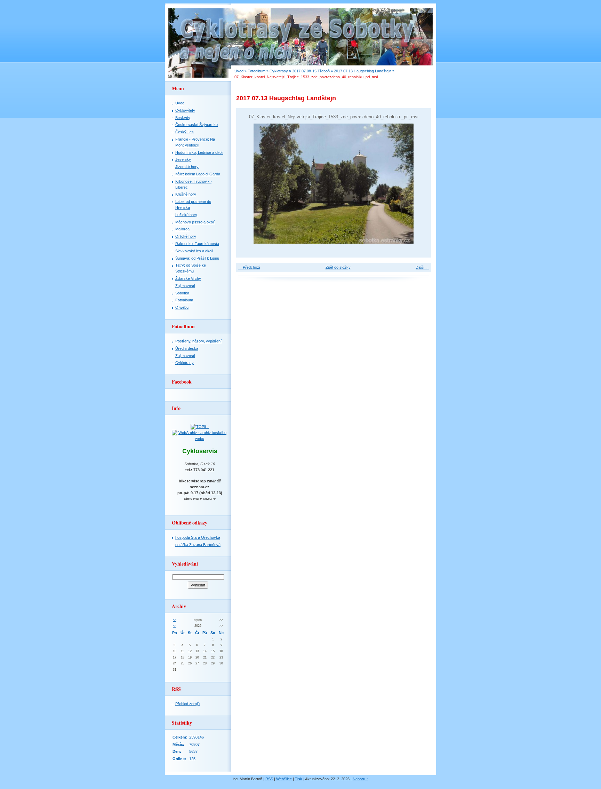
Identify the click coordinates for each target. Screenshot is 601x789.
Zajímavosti (185, 286)
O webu (182, 307)
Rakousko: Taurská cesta (197, 244)
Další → (422, 267)
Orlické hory (185, 236)
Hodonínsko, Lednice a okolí (199, 152)
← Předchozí (249, 267)
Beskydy (182, 118)
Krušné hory (185, 194)
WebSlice (284, 779)
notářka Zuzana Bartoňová (198, 545)
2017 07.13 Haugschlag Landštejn (362, 71)
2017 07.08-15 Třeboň (311, 71)
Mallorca (182, 229)
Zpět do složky (338, 267)
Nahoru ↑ (360, 779)
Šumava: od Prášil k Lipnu (197, 258)
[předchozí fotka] (247, 184)
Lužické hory (186, 215)
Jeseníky (183, 159)
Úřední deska (186, 348)
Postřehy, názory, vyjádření (198, 341)
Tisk (298, 779)
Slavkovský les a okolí (194, 251)
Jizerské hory (187, 167)
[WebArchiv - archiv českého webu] (199, 438)
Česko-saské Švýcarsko (196, 125)
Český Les (184, 132)
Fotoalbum (256, 71)
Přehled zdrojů (187, 704)
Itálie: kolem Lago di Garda (197, 174)
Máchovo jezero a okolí (195, 222)
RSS (269, 779)
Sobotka (182, 293)
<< (174, 620)
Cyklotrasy (279, 71)
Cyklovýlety (185, 110)
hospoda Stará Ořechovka (197, 537)
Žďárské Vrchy (188, 278)
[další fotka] (419, 184)
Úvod (238, 71)
